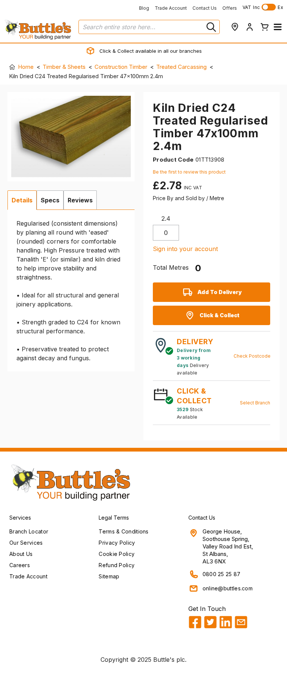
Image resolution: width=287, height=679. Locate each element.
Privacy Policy (117, 542)
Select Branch (255, 403)
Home (26, 66)
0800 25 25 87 (222, 574)
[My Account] (249, 26)
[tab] (22, 200)
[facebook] (195, 622)
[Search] (210, 27)
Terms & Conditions (123, 531)
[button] (277, 26)
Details (22, 200)
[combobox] (149, 27)
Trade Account (171, 8)
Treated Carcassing (181, 66)
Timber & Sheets (64, 66)
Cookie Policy (117, 554)
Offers (229, 8)
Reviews (80, 200)
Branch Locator (28, 531)
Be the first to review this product (189, 172)
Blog (144, 8)
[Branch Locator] (234, 26)
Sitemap (109, 576)
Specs (50, 200)
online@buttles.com (228, 588)
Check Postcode (252, 356)
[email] (241, 622)
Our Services (26, 542)
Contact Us (204, 8)
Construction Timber (121, 66)
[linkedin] (225, 622)
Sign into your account (185, 249)
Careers (19, 565)
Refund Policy (117, 565)
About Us (21, 554)
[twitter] (210, 622)
